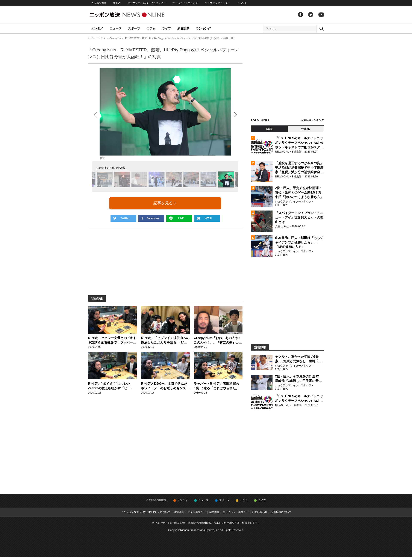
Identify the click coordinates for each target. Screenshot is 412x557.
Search (321, 28)
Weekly (305, 128)
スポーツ (134, 28)
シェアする (151, 218)
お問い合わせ (259, 512)
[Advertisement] (287, 76)
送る (179, 218)
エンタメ (97, 28)
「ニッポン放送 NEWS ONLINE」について (145, 512)
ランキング (203, 28)
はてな (207, 218)
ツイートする (123, 218)
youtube (321, 14)
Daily (269, 128)
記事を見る (163, 203)
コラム (151, 28)
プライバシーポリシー (235, 512)
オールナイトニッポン (185, 3)
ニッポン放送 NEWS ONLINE (135, 14)
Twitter (310, 14)
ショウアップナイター (217, 3)
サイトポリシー (197, 512)
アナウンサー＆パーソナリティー (146, 3)
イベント (242, 3)
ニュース (116, 28)
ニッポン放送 (99, 3)
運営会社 (179, 512)
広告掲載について (281, 512)
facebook (300, 14)
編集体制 (214, 512)
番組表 (117, 3)
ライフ (166, 28)
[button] (235, 114)
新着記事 (183, 28)
